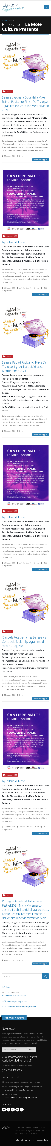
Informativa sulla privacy (25, 1140)
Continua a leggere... (40, 160)
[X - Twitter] (13, 1109)
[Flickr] (22, 1109)
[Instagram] (8, 1109)
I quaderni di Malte (13, 242)
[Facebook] (4, 1109)
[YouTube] (17, 1109)
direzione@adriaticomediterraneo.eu (19, 1090)
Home (4, 20)
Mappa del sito (42, 1140)
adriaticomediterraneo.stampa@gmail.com (19, 1006)
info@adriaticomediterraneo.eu (14, 995)
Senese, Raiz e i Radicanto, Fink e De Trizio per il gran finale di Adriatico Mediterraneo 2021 (24, 366)
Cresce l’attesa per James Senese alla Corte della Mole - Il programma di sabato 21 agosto (24, 641)
